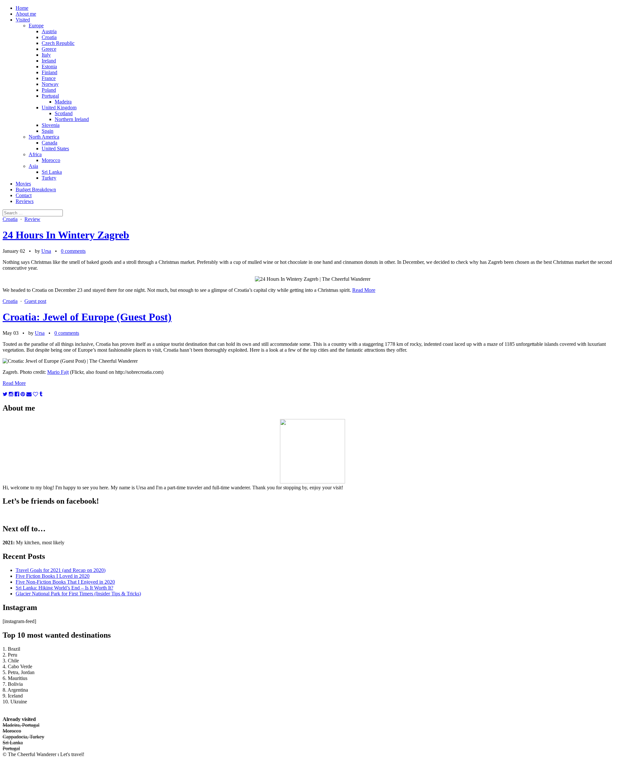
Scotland (64, 113)
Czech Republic (58, 43)
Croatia (49, 37)
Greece (49, 49)
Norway (50, 84)
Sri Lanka (52, 172)
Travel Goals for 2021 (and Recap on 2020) (60, 570)
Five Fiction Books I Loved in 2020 (53, 576)
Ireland (49, 60)
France (49, 78)
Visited (23, 19)
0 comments (73, 251)
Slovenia (51, 125)
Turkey (49, 178)
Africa (35, 154)
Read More (363, 290)
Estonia (49, 66)
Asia (33, 166)
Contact (24, 195)
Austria (49, 31)
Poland (49, 90)
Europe (36, 25)
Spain (47, 131)
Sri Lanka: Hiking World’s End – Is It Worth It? (64, 587)
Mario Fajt (58, 372)
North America (44, 137)
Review (32, 219)
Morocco (51, 160)
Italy (46, 55)
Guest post (35, 301)
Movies (23, 183)
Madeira (63, 101)
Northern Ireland (72, 119)
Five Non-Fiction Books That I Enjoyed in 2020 (65, 582)
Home (22, 8)
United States (55, 148)
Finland (49, 72)
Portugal (50, 96)
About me (26, 14)
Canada (49, 142)
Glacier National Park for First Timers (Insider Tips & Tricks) (78, 593)
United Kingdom (59, 107)
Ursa (46, 251)
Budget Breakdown (36, 189)
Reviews (25, 201)
